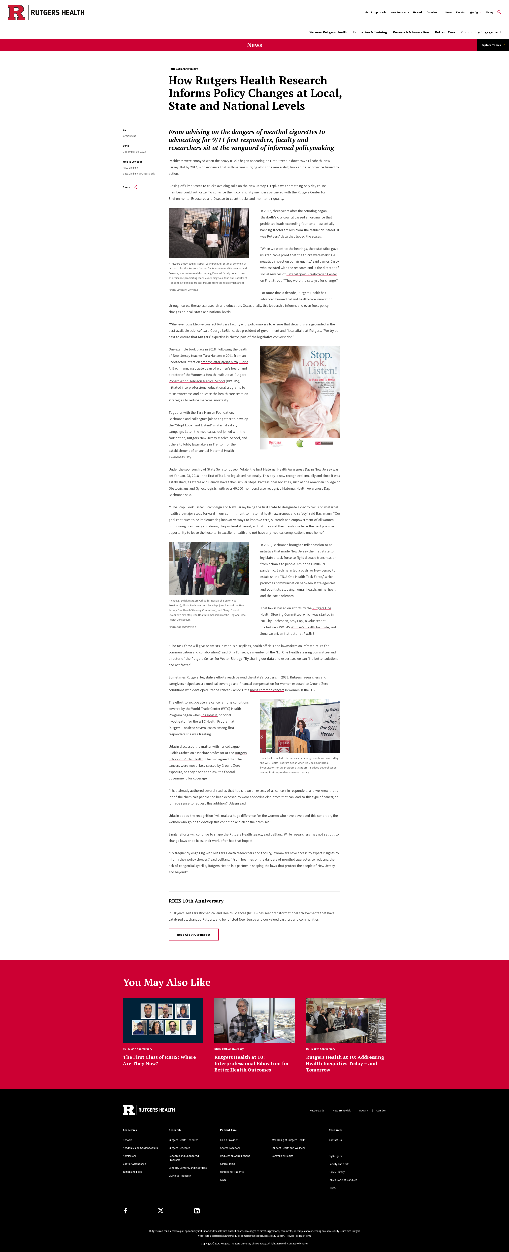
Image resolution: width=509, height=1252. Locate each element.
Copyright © (208, 1243)
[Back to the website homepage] (30, 12)
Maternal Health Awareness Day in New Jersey (297, 469)
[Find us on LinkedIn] (197, 1210)
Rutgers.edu (317, 1110)
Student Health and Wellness (289, 1148)
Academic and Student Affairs (140, 1148)
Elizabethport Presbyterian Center (312, 274)
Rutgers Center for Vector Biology (216, 658)
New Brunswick (399, 12)
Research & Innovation (411, 32)
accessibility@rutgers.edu (223, 1235)
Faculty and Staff (339, 1164)
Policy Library (337, 1172)
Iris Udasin (209, 715)
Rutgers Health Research (183, 1140)
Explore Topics (491, 45)
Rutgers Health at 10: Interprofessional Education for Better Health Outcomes (251, 1063)
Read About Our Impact (193, 935)
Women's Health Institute (310, 627)
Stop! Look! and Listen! (193, 425)
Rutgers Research (179, 1148)
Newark (418, 12)
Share (126, 187)
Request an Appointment (235, 1156)
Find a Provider (229, 1140)
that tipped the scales (304, 236)
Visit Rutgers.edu (376, 12)
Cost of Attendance (134, 1164)
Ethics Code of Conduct (343, 1180)
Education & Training (370, 32)
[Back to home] (149, 1110)
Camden (431, 12)
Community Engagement (481, 32)
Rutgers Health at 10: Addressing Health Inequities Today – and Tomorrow (345, 1063)
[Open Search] (499, 12)
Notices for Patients (232, 1171)
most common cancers (267, 690)
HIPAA (332, 1188)
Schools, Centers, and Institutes (188, 1168)
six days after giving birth (219, 362)
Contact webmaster (297, 1243)
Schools (127, 1140)
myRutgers (335, 1156)
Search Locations (230, 1148)
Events (460, 12)
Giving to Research (180, 1175)
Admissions (130, 1156)
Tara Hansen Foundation (214, 412)
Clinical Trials (227, 1164)
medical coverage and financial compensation (240, 683)
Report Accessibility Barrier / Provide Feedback (280, 1235)
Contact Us (335, 1140)
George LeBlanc (222, 330)
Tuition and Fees (132, 1171)
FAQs (223, 1179)
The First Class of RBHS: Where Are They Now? (159, 1060)
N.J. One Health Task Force (302, 576)
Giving (489, 12)
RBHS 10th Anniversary (183, 69)
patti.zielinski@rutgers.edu (139, 173)
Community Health (282, 1156)
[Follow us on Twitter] (160, 1210)
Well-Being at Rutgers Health (288, 1140)
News (448, 12)
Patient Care (445, 32)
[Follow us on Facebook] (125, 1210)
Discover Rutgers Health (328, 32)
